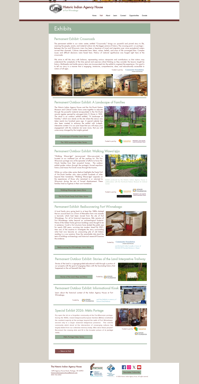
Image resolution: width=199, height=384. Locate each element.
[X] (134, 367)
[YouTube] (139, 367)
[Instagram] (129, 367)
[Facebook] (124, 367)
